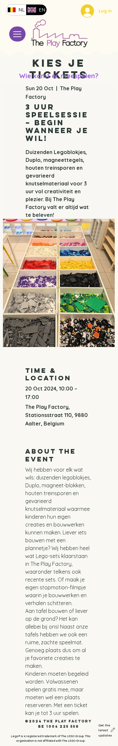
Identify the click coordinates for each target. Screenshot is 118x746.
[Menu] (17, 34)
